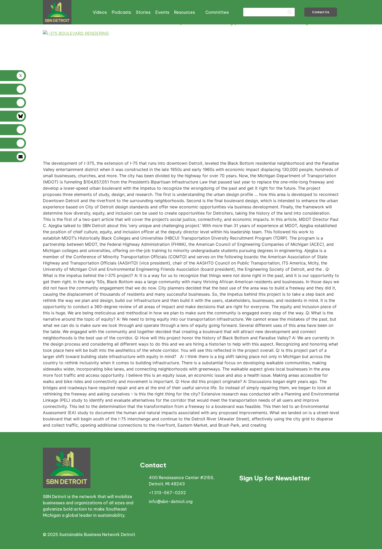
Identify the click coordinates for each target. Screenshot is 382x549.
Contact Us (320, 12)
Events (162, 12)
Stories (143, 12)
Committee (217, 12)
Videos (100, 12)
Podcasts (121, 12)
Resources (184, 12)
